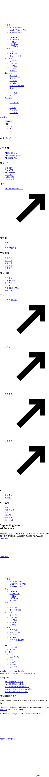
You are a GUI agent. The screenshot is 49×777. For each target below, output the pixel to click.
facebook (10, 671)
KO (7, 124)
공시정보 (13, 93)
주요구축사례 (15, 56)
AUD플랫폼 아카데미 (14, 682)
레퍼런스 (8, 48)
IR (6, 91)
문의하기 (13, 71)
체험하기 (4, 739)
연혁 (11, 105)
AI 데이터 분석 (16, 27)
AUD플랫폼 (15, 39)
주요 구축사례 (11, 248)
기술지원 (13, 63)
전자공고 (13, 95)
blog (15, 671)
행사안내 (13, 81)
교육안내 (13, 61)
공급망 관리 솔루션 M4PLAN (17, 687)
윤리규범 (13, 110)
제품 (7, 35)
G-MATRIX (9, 170)
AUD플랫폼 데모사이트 (15, 684)
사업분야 (8, 25)
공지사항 (13, 88)
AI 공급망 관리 (16, 32)
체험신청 (13, 68)
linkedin (21, 671)
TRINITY (13, 37)
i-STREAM (14, 44)
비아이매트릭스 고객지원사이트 (18, 689)
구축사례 (13, 53)
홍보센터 (8, 73)
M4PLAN (13, 42)
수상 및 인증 (15, 78)
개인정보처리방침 (7, 673)
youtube (3, 671)
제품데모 (13, 66)
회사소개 (8, 98)
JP (10, 128)
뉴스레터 (13, 83)
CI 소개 (13, 108)
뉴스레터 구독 (22, 673)
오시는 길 (14, 113)
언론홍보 (13, 76)
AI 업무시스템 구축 (18, 30)
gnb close (3, 117)
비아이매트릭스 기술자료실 (16, 692)
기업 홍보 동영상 (17, 86)
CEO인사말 (14, 103)
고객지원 (8, 58)
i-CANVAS (14, 46)
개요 (11, 51)
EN (11, 126)
